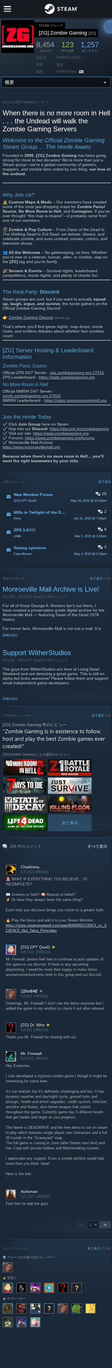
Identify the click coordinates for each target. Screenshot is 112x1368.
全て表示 (104, 481)
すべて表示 (97, 846)
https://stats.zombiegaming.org (67, 377)
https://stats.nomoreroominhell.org (75, 400)
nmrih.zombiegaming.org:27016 (32, 396)
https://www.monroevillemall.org (31, 447)
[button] (57, 497)
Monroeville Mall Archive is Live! (51, 589)
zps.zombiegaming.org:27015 (77, 372)
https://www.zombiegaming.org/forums (59, 438)
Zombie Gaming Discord (31, 317)
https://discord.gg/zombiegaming (79, 428)
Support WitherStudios (37, 653)
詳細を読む (10, 635)
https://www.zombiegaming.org (61, 433)
